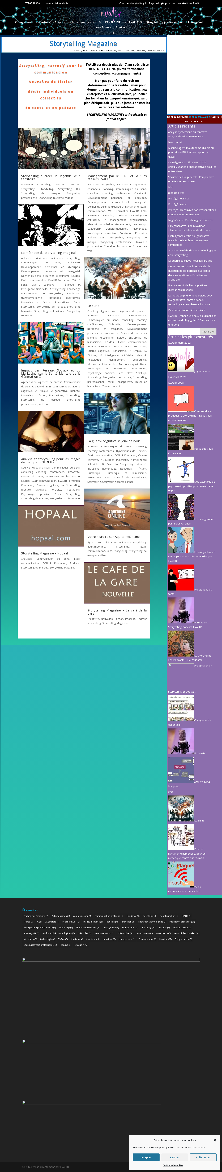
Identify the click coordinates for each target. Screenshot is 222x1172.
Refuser (175, 1157)
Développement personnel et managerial (50, 271)
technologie (47, 939)
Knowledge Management (114, 224)
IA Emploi (107, 215)
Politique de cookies (173, 1165)
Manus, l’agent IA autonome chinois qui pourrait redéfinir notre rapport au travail (191, 152)
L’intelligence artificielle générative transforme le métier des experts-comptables (189, 240)
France (28, 921)
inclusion (112, 921)
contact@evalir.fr (200, 117)
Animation (122, 184)
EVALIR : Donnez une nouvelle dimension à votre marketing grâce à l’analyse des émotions (192, 320)
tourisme (77, 939)
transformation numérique (101, 939)
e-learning (48, 275)
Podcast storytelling (125, 50)
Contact (121, 27)
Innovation (127, 921)
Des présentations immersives (186, 310)
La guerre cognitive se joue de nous (113, 441)
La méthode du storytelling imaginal (48, 253)
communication (82, 916)
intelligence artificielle (182, 921)
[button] (215, 1140)
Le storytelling (52, 293)
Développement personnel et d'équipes (50, 267)
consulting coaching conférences (42, 472)
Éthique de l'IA (183, 939)
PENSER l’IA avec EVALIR (121, 22)
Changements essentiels (32, 22)
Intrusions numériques (101, 468)
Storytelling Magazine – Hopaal (44, 553)
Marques (40, 489)
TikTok (63, 939)
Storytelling (140, 50)
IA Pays (107, 464)
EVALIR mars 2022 (179, 342)
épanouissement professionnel (40, 944)
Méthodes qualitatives (64, 297)
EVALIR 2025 (176, 382)
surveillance (163, 933)
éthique (66, 944)
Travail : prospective (119, 381)
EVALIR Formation (108, 50)
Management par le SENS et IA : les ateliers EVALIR (117, 177)
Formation (27, 485)
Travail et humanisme (117, 246)
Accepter (146, 1157)
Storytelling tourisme (51, 197)
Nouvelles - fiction (35, 302)
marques (164, 927)
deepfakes (149, 916)
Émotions (165, 939)
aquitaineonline (137, 315)
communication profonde (109, 916)
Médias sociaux (182, 927)
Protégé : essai (177, 204)
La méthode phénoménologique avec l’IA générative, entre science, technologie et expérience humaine (190, 300)
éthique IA (81, 944)
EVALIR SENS (138, 211)
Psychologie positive (35, 494)
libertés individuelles (87, 927)
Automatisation (61, 916)
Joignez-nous (202, 371)
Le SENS (93, 306)
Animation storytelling (36, 184)
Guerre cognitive (43, 284)
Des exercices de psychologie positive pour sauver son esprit (191, 486)
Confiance (133, 916)
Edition (121, 337)
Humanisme (119, 350)
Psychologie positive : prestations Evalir (174, 3)
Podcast (61, 184)
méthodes (84, 933)
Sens (77, 302)
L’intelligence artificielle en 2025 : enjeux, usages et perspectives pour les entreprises (192, 167)
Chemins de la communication (76, 22)
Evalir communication (91, 50)
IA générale (52, 921)
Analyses (78, 50)
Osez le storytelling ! (132, 3)
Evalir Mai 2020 (177, 377)
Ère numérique (147, 939)
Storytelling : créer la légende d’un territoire (50, 177)
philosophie (125, 933)
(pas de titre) (176, 192)
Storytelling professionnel (165, 22)
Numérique (139, 228)
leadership (66, 927)
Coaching (108, 189)
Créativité (74, 262)
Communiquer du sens (40, 262)
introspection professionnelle (40, 927)
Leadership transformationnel (107, 228)
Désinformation (169, 916)
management (111, 927)
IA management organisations (125, 219)
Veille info (44, 404)
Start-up (141, 373)
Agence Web (29, 382)
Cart (170, 792)
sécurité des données (186, 933)
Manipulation (130, 927)
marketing (148, 927)
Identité (75, 390)
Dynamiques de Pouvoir (131, 451)
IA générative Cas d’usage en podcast (191, 220)
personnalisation (104, 933)
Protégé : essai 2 (178, 198)
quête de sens (144, 933)
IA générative (59, 390)
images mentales (93, 921)
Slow (130, 373)
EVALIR (186, 916)
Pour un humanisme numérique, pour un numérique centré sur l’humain (187, 853)
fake (170, 187)
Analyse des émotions (36, 916)
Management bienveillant (102, 364)
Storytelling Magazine (155, 50)
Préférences (203, 1157)
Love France (103, 27)
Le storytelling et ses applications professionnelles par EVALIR (191, 556)
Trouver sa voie (111, 386)
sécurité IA (30, 939)
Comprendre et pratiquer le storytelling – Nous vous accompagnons (190, 415)
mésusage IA (31, 933)
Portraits (55, 489)
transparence (127, 939)
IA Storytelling (57, 289)
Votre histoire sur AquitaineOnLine (113, 537)
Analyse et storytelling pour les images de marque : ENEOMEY (50, 460)
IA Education (107, 459)
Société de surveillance (130, 477)
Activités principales (34, 258)
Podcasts (200, 753)
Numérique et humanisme (102, 233)
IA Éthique (66, 284)
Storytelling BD (69, 189)
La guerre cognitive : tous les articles (190, 260)
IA (39, 921)
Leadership (139, 224)
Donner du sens (31, 275)
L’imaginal (195, 22)
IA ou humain (175, 142)
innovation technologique (152, 921)
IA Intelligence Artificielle (116, 355)
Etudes (75, 275)
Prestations (62, 302)
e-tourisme (63, 275)
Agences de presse (50, 382)
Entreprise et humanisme (63, 476)
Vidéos (69, 197)
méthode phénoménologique (58, 933)
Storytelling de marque (40, 193)
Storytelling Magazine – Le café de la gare (117, 611)
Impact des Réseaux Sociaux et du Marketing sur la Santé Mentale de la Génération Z (50, 373)
